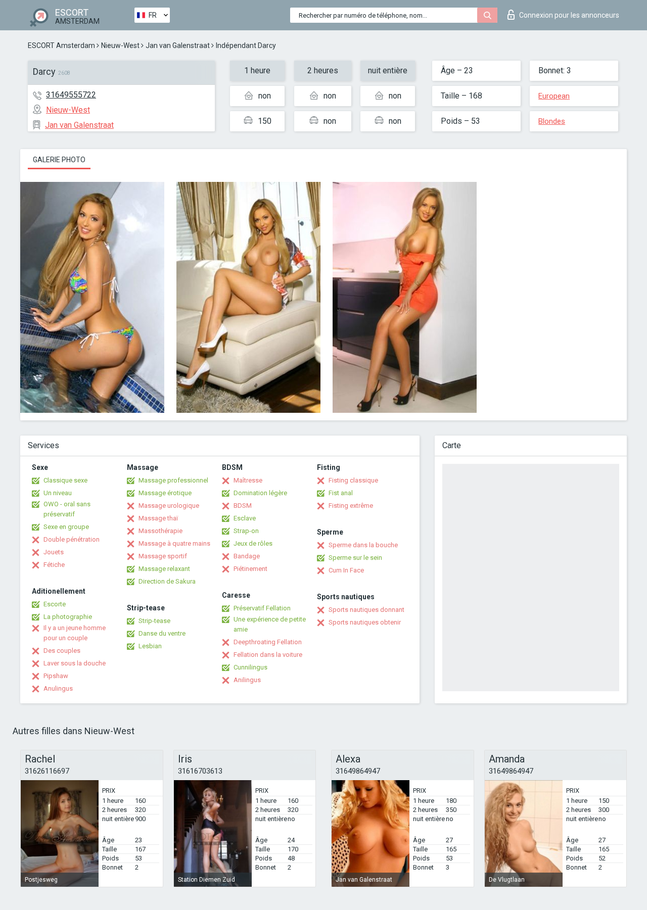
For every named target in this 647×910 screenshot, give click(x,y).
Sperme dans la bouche (363, 545)
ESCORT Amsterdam (61, 45)
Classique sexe (65, 480)
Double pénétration (71, 539)
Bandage (247, 556)
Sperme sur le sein (355, 557)
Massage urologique (168, 505)
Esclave (245, 518)
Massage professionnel (173, 480)
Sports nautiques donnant (366, 609)
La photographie (67, 616)
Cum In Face (346, 570)
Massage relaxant (164, 568)
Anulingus (58, 688)
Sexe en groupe (66, 527)
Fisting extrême (351, 505)
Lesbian (150, 646)
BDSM (243, 505)
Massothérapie (160, 531)
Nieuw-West (120, 45)
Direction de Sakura (167, 581)
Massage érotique (165, 493)
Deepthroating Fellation (268, 642)
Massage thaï (158, 518)
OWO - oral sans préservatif (66, 509)
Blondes (551, 121)
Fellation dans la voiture (268, 654)
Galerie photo (59, 160)
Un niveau (57, 493)
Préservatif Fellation (262, 608)
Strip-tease (154, 621)
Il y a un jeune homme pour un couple (74, 633)
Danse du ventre (162, 633)
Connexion (569, 15)
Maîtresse (248, 480)
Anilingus (247, 680)
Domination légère (260, 493)
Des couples (61, 650)
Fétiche (54, 564)
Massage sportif (162, 556)
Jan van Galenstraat (178, 45)
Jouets (53, 552)
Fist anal (341, 493)
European (554, 96)
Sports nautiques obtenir (365, 622)
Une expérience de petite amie (270, 624)
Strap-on (246, 531)
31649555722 (71, 95)
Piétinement (250, 568)
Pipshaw (55, 676)
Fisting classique (353, 480)
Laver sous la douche (74, 663)
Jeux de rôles (253, 543)
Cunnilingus (250, 667)
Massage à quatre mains (174, 543)
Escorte (54, 604)
